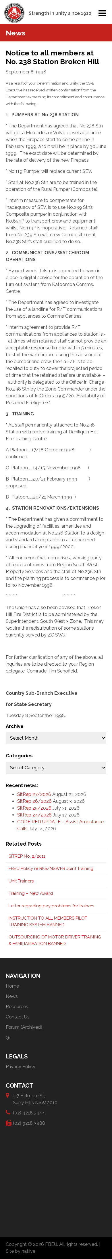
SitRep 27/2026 (34, 794)
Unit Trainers (21, 881)
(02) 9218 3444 (29, 1113)
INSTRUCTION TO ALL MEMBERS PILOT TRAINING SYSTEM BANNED (48, 921)
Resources (17, 1006)
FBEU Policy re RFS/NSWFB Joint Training (51, 868)
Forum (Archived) (24, 1027)
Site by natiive (20, 1251)
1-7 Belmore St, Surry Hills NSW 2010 (35, 1099)
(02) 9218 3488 (29, 1123)
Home (12, 986)
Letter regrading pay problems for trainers (51, 905)
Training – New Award (31, 893)
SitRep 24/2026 (34, 815)
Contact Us (18, 1017)
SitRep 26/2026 (34, 801)
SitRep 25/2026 (34, 808)
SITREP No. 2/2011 (27, 856)
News (12, 996)
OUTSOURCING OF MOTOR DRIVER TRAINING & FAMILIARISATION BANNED (55, 940)
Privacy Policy (20, 1066)
